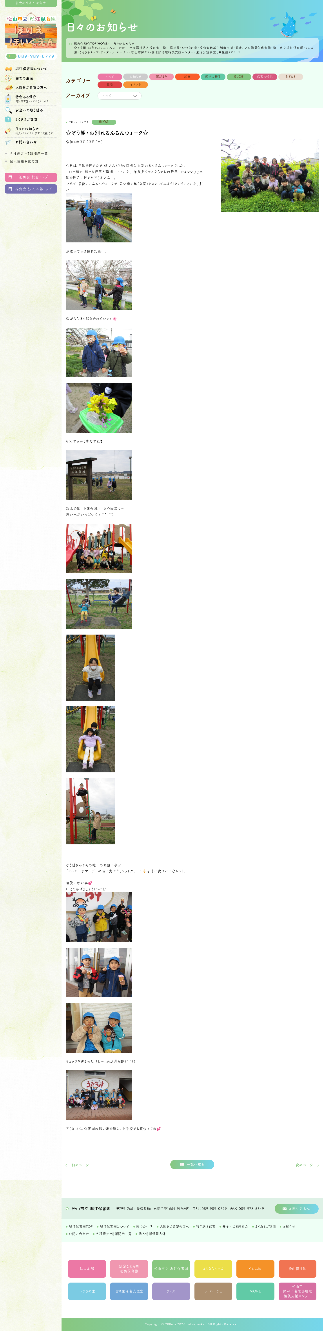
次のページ (304, 1165)
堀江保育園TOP (81, 1226)
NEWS (291, 76)
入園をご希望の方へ (174, 1226)
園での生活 (24, 78)
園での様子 (213, 76)
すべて (109, 76)
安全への (29, 110)
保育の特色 (265, 76)
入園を (31, 87)
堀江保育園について (114, 1226)
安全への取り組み (235, 1226)
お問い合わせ (26, 142)
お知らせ (136, 76)
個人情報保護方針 (24, 161)
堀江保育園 (31, 68)
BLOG (239, 76)
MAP (184, 1208)
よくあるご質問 (26, 119)
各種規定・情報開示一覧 (29, 153)
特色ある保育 (206, 1226)
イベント (135, 84)
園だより (161, 76)
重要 (110, 84)
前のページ (80, 1165)
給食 (187, 76)
